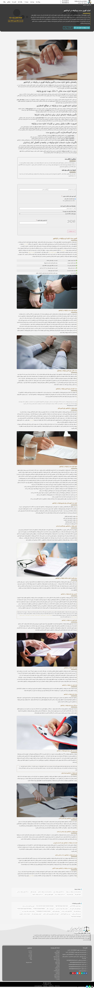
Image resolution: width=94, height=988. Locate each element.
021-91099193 (81, 986)
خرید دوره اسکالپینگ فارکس (65, 914)
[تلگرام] (87, 986)
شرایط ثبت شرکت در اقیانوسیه (24, 914)
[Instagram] (71, 973)
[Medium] (82, 973)
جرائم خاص (58, 966)
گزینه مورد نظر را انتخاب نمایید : (69, 196)
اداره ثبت (32, 420)
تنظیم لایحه (32, 615)
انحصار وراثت (58, 973)
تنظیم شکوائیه (43, 615)
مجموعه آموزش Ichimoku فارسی (75, 906)
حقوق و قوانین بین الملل (49, 894)
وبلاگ (4, 2)
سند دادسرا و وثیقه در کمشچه (37, 894)
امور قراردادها (58, 972)
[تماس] (92, 986)
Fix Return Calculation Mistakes (39, 908)
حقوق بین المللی (57, 952)
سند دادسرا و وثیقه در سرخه (60, 894)
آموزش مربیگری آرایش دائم (36, 914)
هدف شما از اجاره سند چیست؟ (69, 211)
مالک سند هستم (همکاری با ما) (69, 200)
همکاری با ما (58, 979)
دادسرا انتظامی (57, 953)
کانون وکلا (58, 965)
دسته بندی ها (29, 962)
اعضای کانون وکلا (78, 894)
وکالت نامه (20, 2)
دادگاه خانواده (58, 955)
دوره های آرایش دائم (77, 911)
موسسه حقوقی (31, 252)
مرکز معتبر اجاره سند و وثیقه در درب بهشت (73, 891)
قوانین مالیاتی (57, 963)
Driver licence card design (76, 916)
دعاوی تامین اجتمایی (56, 956)
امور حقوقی (58, 950)
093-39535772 (74, 986)
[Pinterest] (75, 973)
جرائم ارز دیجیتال (57, 976)
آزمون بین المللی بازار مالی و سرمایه (28, 906)
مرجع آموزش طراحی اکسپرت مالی (75, 908)
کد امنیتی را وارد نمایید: (41, 220)
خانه (90, 5)
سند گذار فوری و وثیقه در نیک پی (23, 891)
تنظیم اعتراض (37, 615)
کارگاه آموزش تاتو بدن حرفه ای (67, 911)
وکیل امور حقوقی (33, 891)
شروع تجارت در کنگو (50, 908)
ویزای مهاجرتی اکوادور (56, 911)
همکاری (8, 2)
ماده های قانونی (57, 967)
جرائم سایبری (58, 969)
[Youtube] (73, 973)
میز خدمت (32, 2)
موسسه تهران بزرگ (52, 252)
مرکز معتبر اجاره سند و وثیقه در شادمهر (45, 891)
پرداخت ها (38, 2)
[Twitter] (77, 973)
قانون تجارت (58, 960)
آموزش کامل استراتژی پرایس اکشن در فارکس (51, 914)
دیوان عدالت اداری (57, 957)
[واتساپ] (90, 986)
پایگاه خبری (31, 875)
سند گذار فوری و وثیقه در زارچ (59, 891)
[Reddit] (80, 973)
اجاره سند (26, 244)
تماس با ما (14, 2)
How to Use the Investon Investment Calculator (45, 906)
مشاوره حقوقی (22, 615)
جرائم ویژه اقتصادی (57, 970)
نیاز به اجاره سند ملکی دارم (70, 198)
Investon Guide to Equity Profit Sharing (24, 908)
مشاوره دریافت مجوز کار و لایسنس (62, 908)
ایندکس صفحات (57, 977)
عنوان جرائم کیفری (57, 959)
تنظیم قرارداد (27, 615)
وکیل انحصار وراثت (70, 894)
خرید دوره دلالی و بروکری (76, 914)
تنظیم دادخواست (49, 615)
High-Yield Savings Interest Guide (62, 906)
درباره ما (26, 2)
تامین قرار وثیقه (74, 617)
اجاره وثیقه (63, 250)
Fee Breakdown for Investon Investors (43, 911)
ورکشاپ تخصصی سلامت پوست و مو (28, 911)
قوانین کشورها (57, 962)
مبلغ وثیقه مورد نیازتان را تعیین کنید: (68, 206)
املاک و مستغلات (57, 974)
